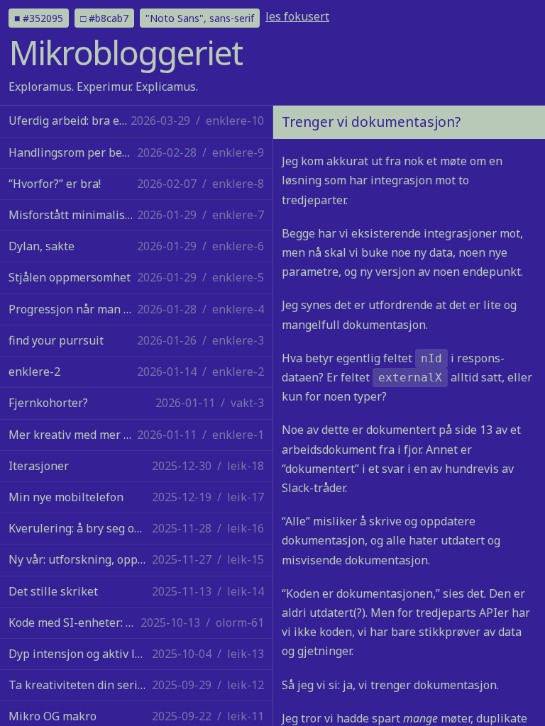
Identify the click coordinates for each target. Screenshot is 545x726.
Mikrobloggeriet (125, 52)
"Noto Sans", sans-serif (199, 18)
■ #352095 (38, 18)
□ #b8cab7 (104, 18)
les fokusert (297, 16)
